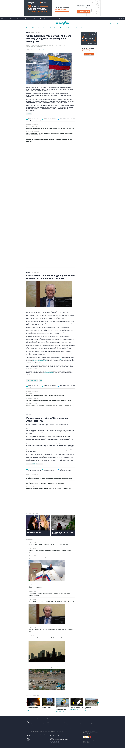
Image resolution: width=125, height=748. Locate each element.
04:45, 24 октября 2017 (35, 32)
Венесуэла (29, 113)
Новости (72, 27)
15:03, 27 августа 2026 (36, 151)
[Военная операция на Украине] (33, 705)
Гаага (40, 380)
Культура (56, 27)
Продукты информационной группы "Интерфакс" (46, 731)
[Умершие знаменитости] (77, 705)
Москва (62, 27)
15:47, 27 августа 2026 (35, 272)
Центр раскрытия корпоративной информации (59, 739)
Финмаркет (36, 18)
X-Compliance (29, 737)
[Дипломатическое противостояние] (48, 705)
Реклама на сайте (59, 718)
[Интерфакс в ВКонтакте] (55, 742)
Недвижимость (47, 18)
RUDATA (51, 738)
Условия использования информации (90, 740)
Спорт (51, 27)
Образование (55, 18)
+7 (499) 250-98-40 (62, 728)
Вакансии (51, 718)
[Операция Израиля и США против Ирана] (62, 706)
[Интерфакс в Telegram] (53, 742)
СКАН (51, 737)
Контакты (28, 718)
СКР (34, 212)
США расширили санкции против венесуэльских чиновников (55, 49)
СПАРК (28, 735)
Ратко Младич (30, 380)
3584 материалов (60, 711)
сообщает (42, 194)
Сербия (36, 380)
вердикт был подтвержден (40, 360)
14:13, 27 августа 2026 (36, 414)
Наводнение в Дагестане (88, 708)
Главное (28, 27)
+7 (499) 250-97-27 (71, 728)
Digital (67, 27)
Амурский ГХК (39, 463)
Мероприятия (62, 18)
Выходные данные (86, 741)
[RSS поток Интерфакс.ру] (57, 742)
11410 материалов (31, 710)
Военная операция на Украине (32, 708)
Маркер (28, 739)
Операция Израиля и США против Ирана (61, 708)
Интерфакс (62, 23)
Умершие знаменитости (77, 707)
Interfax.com (21, 18)
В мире (39, 27)
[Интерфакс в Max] (59, 742)
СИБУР (33, 463)
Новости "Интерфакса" (54, 735)
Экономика (46, 27)
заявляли (67, 207)
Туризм (41, 18)
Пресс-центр (45, 718)
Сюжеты (78, 27)
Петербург (29, 212)
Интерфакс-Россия (29, 18)
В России (34, 27)
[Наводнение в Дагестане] (91, 705)
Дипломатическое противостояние (46, 708)
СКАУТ (28, 738)
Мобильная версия (5, 18)
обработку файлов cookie (82, 726)
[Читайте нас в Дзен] (51, 742)
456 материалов (74, 709)
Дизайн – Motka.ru (86, 742)
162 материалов (88, 710)
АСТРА (28, 740)
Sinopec (28, 463)
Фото (82, 27)
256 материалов (45, 710)
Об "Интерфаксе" (14, 18)
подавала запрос (48, 372)
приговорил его (60, 359)
